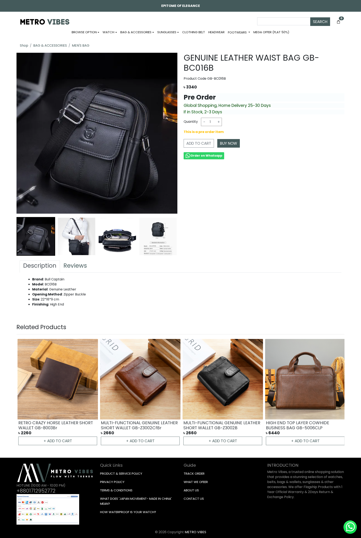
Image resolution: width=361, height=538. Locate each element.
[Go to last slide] (24, 236)
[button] (36, 236)
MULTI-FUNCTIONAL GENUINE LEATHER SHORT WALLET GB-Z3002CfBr (138, 425)
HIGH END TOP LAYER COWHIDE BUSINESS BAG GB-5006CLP (296, 425)
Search (320, 21)
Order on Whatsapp (206, 155)
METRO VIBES (195, 532)
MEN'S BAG (80, 45)
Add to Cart (198, 143)
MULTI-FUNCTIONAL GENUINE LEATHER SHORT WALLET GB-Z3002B (220, 425)
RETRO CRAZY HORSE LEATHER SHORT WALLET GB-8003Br (54, 425)
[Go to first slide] (337, 392)
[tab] (40, 266)
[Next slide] (170, 236)
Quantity (191, 121)
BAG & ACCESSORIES (50, 45)
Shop (24, 45)
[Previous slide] (24, 392)
